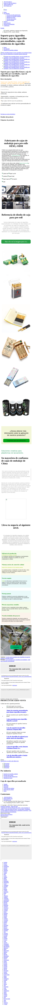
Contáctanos (6, 25)
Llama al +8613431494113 (10, 3)
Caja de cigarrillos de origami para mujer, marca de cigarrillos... (17, 737)
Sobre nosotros (7, 23)
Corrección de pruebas (9, 788)
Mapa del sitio (14, 806)
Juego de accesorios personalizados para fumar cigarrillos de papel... (17, 711)
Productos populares (5, 806)
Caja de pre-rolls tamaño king (13, 15)
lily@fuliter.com (7, 5)
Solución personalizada (9, 24)
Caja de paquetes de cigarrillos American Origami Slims (16, 728)
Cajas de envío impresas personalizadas (16, 811)
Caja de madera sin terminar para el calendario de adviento (14, 810)
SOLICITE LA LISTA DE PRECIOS (10, 761)
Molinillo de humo (11, 17)
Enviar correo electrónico (6, 814)
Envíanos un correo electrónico (8, 114)
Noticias (5, 21)
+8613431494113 (8, 1)
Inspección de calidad (9, 789)
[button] (16, 242)
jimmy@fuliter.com (8, 4)
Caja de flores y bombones (24, 809)
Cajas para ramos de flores (11, 809)
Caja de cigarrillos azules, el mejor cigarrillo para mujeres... (17, 756)
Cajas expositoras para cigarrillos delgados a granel (17, 719)
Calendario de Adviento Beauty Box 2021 (10, 807)
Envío (5, 791)
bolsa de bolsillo (10, 20)
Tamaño (5, 784)
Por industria (7, 13)
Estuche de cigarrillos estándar (14, 16)
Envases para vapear (11, 19)
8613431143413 (4, 815)
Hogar (5, 12)
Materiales (6, 785)
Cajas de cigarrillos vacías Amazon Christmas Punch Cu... (17, 747)
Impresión (6, 787)
